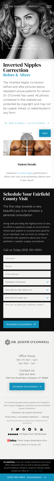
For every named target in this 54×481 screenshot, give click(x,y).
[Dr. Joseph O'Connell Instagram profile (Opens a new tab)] (29, 429)
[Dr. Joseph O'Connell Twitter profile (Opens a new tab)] (17, 429)
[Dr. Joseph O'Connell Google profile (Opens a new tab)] (23, 429)
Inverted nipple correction (22, 48)
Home (13, 45)
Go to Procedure (37, 123)
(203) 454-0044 (16, 477)
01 (41, 48)
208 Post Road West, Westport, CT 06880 (27, 378)
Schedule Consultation (19, 324)
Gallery (23, 45)
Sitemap (45, 417)
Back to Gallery (16, 123)
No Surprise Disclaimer (32, 412)
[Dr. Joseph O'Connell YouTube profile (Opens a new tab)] (41, 429)
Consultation (34, 477)
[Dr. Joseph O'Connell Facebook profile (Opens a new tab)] (12, 429)
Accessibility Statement (28, 417)
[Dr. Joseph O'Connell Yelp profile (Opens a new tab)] (35, 429)
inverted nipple (25, 173)
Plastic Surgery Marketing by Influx (32, 440)
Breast (34, 45)
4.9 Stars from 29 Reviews (32, 434)
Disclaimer (16, 412)
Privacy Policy (11, 417)
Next (44, 133)
